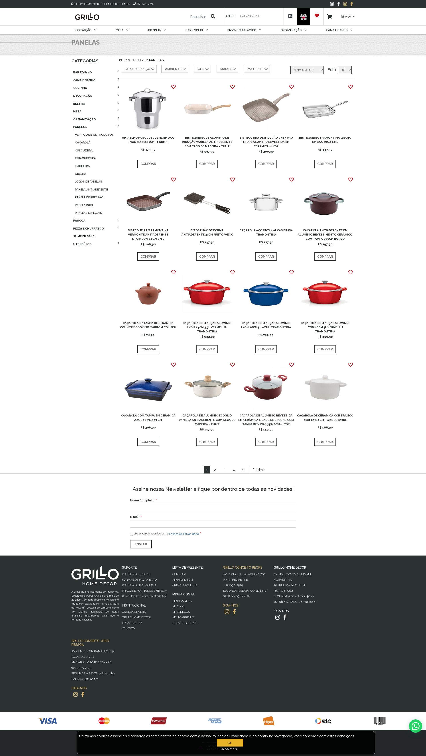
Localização (132, 622)
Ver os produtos (94, 134)
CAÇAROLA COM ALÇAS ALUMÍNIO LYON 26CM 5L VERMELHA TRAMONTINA (325, 327)
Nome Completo (142, 500)
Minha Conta (182, 600)
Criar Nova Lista (184, 585)
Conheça (179, 574)
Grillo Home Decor (136, 617)
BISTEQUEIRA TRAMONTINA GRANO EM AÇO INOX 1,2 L (325, 139)
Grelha (80, 173)
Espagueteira (85, 158)
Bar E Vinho (194, 30)
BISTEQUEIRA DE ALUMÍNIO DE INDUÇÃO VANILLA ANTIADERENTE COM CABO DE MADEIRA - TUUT (207, 142)
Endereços (181, 611)
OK (230, 742)
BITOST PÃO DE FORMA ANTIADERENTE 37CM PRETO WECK (207, 232)
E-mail (134, 516)
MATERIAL (255, 69)
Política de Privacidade (140, 585)
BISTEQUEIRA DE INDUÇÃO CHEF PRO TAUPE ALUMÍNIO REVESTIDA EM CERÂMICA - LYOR (266, 142)
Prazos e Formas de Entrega (144, 590)
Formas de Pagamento (139, 579)
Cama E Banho (337, 30)
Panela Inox (84, 205)
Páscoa (79, 220)
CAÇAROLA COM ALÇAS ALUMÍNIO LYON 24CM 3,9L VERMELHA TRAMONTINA (207, 327)
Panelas (80, 127)
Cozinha (155, 30)
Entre (230, 16)
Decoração (83, 30)
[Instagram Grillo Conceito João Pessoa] (75, 694)
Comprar (148, 164)
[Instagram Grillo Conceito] (345, 4)
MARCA (226, 69)
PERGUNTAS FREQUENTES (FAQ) (144, 596)
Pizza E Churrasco (242, 30)
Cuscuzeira (84, 150)
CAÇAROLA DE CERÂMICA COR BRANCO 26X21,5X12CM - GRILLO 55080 (325, 417)
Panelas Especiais (88, 212)
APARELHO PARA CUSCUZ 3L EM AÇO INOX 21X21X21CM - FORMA (148, 139)
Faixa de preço (137, 69)
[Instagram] (332, 4)
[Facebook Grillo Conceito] (352, 4)
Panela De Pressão (89, 197)
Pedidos (178, 606)
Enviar (140, 544)
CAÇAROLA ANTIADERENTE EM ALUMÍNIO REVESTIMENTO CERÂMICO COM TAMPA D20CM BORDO (325, 234)
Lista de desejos (184, 622)
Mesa (120, 30)
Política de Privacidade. (184, 534)
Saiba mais (228, 749)
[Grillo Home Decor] (87, 16)
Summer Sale (83, 236)
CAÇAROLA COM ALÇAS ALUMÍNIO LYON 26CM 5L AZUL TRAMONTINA (266, 325)
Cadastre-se (250, 16)
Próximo (258, 469)
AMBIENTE (173, 69)
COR (201, 69)
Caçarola (83, 142)
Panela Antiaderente (91, 189)
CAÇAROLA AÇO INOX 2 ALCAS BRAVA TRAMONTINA (266, 232)
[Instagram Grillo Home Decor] (278, 617)
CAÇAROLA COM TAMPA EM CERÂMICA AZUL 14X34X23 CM (148, 417)
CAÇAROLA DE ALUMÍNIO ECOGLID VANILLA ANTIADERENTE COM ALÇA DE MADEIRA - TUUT (207, 420)
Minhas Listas (182, 579)
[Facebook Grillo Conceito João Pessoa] (83, 694)
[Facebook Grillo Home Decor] (285, 617)
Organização (291, 30)
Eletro (79, 103)
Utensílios (82, 244)
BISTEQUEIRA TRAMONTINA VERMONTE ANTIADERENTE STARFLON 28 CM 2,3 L (148, 234)
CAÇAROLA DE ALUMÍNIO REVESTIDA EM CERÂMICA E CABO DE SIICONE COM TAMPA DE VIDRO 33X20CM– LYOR (266, 420)
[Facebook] (338, 4)
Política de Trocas (136, 574)
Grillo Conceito (134, 611)
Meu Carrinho (183, 617)
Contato (128, 628)
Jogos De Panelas (88, 181)
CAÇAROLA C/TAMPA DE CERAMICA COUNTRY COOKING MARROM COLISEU (148, 325)
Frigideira (82, 166)
